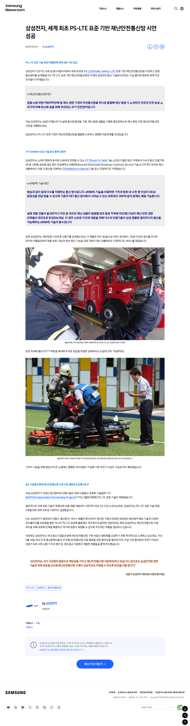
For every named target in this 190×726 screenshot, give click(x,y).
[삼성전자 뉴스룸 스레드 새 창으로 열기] (37, 707)
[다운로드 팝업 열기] (185, 709)
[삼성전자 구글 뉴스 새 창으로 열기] (59, 707)
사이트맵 (112, 692)
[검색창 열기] (175, 8)
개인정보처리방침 (146, 692)
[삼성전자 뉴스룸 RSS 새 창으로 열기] (52, 707)
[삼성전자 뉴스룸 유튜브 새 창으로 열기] (8, 707)
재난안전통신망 (54, 587)
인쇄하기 (162, 46)
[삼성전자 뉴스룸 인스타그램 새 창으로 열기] (15, 707)
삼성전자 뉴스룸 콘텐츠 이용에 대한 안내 (169, 692)
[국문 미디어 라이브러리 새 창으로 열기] (44, 707)
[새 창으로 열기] (180, 707)
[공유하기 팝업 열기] (185, 715)
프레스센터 (155, 8)
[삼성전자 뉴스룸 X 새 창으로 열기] (30, 707)
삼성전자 (49, 46)
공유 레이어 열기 (155, 46)
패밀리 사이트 (147, 707)
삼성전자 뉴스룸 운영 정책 (127, 692)
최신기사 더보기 (93, 664)
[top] (185, 722)
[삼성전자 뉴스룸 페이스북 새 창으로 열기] (23, 707)
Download (149, 46)
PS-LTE (30, 587)
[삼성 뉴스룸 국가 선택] (181, 8)
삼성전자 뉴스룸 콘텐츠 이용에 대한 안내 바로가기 (60, 649)
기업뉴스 (103, 8)
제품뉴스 (120, 8)
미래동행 (137, 8)
